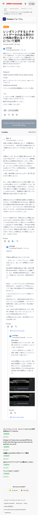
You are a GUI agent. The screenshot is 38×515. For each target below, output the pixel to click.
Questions (5, 437)
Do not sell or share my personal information (15, 509)
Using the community (9, 503)
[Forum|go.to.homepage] (14, 3)
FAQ (5, 110)
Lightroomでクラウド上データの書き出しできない (18, 462)
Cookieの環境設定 (8, 506)
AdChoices (8, 512)
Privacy (25, 503)
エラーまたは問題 (13, 110)
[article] (19, 190)
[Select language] (25, 3)
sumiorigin (9, 48)
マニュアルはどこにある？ (11, 471)
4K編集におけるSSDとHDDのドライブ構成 (16, 453)
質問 (5, 10)
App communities (14, 8)
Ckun (7, 138)
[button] (3, 4)
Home (5, 8)
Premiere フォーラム (26, 8)
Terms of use (19, 503)
